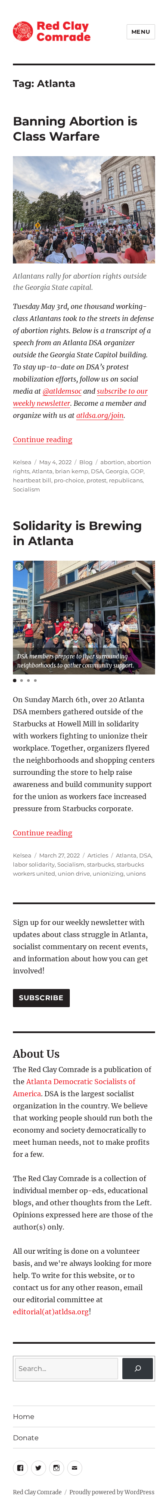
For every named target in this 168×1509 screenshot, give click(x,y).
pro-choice (69, 480)
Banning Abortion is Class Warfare (75, 129)
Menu (140, 31)
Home (23, 1417)
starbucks (100, 864)
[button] (14, 680)
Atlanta (42, 471)
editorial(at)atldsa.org (51, 1311)
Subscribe (41, 998)
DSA (97, 471)
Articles (97, 855)
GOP (137, 471)
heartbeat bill (32, 480)
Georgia (117, 471)
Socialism (26, 489)
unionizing (108, 873)
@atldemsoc (62, 391)
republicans (126, 480)
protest (96, 480)
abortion (112, 462)
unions (136, 873)
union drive (74, 873)
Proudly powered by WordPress (112, 1492)
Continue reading (42, 439)
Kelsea (22, 462)
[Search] (137, 1368)
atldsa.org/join (100, 415)
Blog (86, 462)
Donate (26, 1438)
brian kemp (71, 471)
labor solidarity (34, 864)
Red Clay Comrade (37, 1492)
